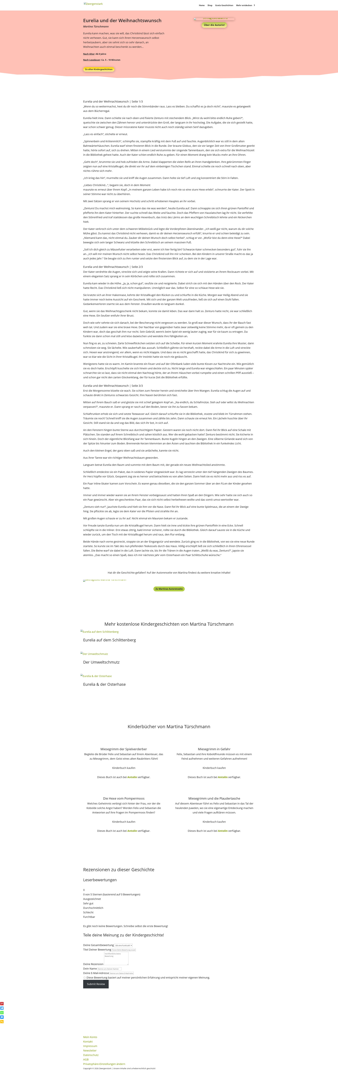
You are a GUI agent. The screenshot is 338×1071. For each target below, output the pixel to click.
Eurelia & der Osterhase (104, 684)
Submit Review (96, 984)
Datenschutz (90, 1055)
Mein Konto (90, 1037)
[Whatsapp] (2, 1012)
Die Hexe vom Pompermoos (123, 798)
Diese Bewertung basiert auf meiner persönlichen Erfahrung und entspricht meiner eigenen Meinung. (148, 977)
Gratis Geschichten (224, 5)
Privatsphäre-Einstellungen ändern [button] (104, 1064)
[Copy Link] (2, 1021)
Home (202, 5)
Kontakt (88, 1041)
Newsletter (90, 1050)
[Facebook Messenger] (2, 1017)
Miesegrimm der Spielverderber (123, 749)
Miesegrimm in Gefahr (214, 749)
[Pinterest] (2, 1003)
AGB (86, 1059)
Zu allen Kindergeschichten (98, 69)
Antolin (132, 777)
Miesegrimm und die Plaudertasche (214, 798)
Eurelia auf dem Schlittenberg (109, 639)
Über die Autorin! (214, 25)
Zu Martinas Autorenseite (169, 588)
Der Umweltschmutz (101, 662)
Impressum (90, 1046)
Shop (210, 5)
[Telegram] (2, 1008)
